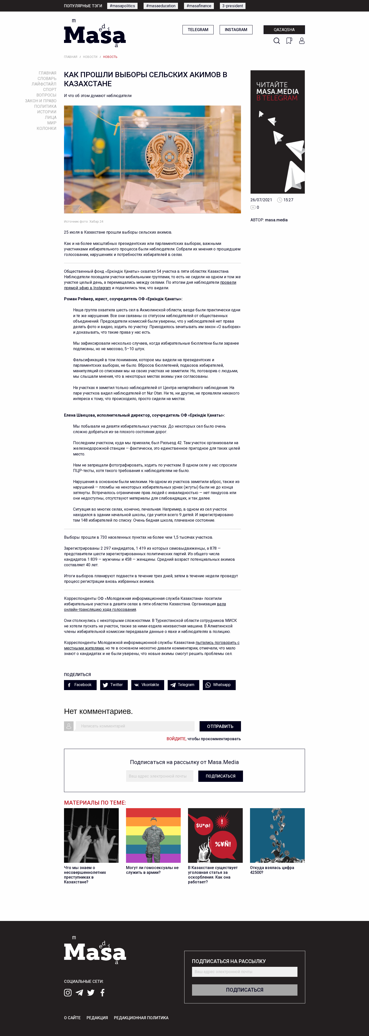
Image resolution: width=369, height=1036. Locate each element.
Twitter (116, 684)
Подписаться (220, 776)
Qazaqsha (284, 29)
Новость (110, 57)
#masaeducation (160, 6)
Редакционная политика (141, 1017)
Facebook (82, 684)
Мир (51, 123)
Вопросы (46, 95)
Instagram (236, 29)
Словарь (47, 78)
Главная (70, 57)
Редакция (97, 1017)
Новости (90, 57)
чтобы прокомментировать (204, 738)
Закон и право (40, 101)
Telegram (198, 29)
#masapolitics (122, 6)
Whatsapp (221, 684)
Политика (45, 106)
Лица (50, 117)
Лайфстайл (44, 84)
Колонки (46, 128)
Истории (46, 112)
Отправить (220, 726)
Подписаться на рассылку (229, 961)
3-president (232, 6)
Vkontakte (150, 684)
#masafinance (199, 6)
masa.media (276, 220)
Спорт (49, 89)
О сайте (72, 1017)
